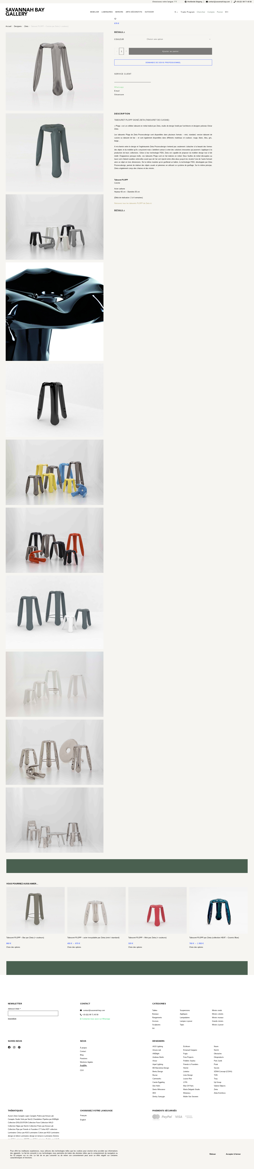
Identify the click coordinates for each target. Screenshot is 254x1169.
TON (215, 1075)
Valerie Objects (220, 1086)
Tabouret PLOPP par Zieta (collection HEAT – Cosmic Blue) (214, 937)
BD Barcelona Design (161, 1068)
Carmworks (157, 1079)
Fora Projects (188, 1057)
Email (117, 91)
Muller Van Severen (190, 1097)
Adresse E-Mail (14, 1009)
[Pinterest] (19, 1047)
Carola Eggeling (159, 1082)
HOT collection (51, 1129)
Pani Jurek (218, 1061)
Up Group (217, 1082)
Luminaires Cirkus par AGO (18, 1133)
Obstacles (218, 1054)
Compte (211, 12)
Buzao (155, 1075)
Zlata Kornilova (219, 1093)
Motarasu (186, 1093)
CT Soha (41, 1129)
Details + (119, 32)
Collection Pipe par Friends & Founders (23, 1129)
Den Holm (156, 1086)
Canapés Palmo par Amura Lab (42, 1116)
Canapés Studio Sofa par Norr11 (20, 1119)
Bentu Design (158, 1071)
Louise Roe (187, 1079)
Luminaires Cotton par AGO (39, 1133)
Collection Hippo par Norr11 (18, 1126)
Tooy (216, 1079)
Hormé (185, 1068)
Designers (18, 26)
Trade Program (188, 12)
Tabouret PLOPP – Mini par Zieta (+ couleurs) (147, 937)
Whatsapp (119, 87)
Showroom (119, 94)
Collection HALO (46, 1123)
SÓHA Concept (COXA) (223, 1071)
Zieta (26, 26)
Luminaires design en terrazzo (32, 1136)
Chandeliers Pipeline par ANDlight (46, 1119)
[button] (89, 1014)
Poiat (216, 1064)
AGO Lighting (158, 1046)
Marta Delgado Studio (191, 1089)
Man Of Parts (188, 1086)
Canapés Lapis (23, 1116)
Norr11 (216, 1050)
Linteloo (186, 1071)
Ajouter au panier (170, 51)
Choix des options (13, 947)
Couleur (119, 39)
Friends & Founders (190, 1064)
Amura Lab (157, 1050)
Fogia (185, 1054)
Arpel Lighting (158, 1064)
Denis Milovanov (159, 1089)
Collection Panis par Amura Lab (41, 1126)
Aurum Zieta (12, 1116)
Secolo (216, 1068)
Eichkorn (186, 1046)
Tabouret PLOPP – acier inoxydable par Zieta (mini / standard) (93, 937)
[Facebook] (9, 1047)
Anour (155, 1061)
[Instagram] (14, 1047)
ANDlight (156, 1054)
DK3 (154, 1093)
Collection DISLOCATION (18, 1123)
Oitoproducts (219, 1057)
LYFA (185, 1082)
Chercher (201, 12)
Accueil (8, 26)
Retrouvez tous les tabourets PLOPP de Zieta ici (133, 203)
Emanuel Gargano (190, 1050)
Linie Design (188, 1075)
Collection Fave (34, 1123)
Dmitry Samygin (159, 1097)
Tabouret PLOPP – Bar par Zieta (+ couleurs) (25, 937)
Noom (216, 1046)
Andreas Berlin (158, 1057)
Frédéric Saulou (189, 1061)
